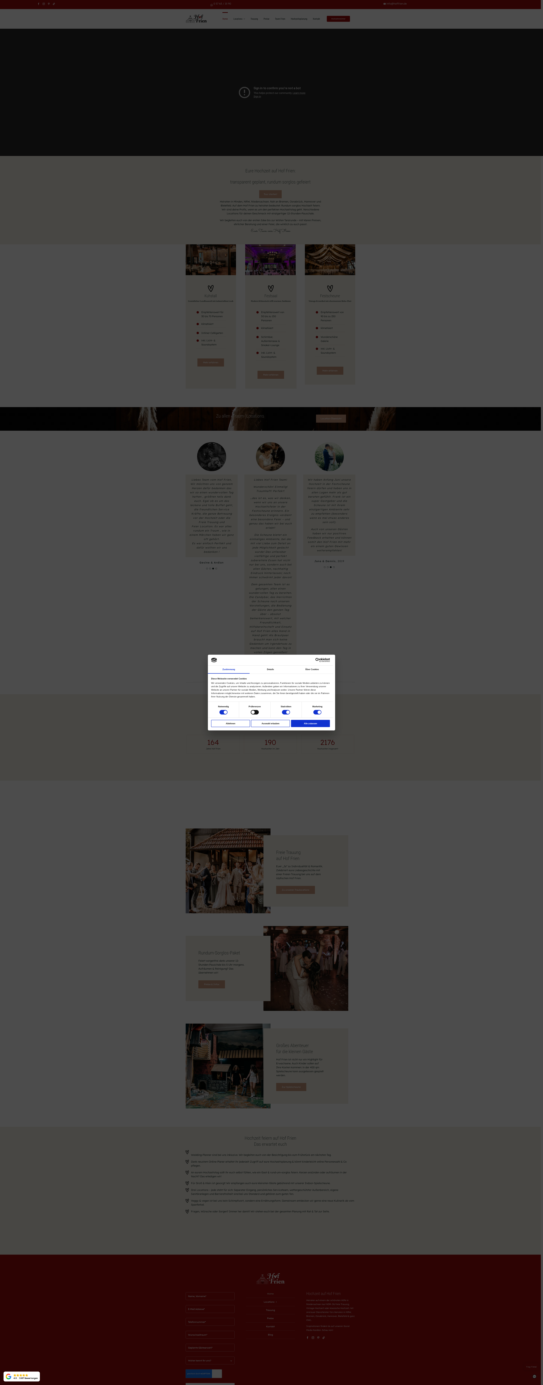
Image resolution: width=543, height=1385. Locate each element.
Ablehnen (230, 723)
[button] (22, 1376)
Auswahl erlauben (270, 723)
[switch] (255, 712)
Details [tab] (270, 669)
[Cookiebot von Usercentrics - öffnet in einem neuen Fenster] (317, 660)
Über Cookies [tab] (312, 669)
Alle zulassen (310, 723)
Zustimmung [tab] (228, 669)
